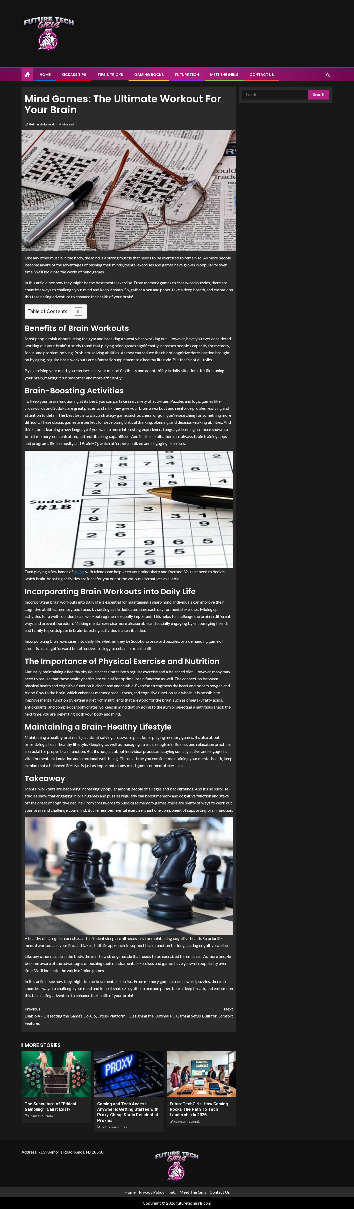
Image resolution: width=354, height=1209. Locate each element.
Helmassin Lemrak (42, 124)
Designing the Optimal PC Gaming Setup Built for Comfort (181, 1012)
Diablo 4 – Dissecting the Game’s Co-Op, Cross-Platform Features (75, 1015)
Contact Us (262, 74)
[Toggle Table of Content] (76, 311)
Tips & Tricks (110, 74)
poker (79, 571)
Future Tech (187, 74)
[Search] (328, 75)
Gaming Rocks (149, 74)
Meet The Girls (224, 74)
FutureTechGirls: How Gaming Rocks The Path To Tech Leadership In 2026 (199, 1109)
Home (45, 74)
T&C (172, 1192)
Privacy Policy (151, 1192)
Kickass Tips (74, 74)
